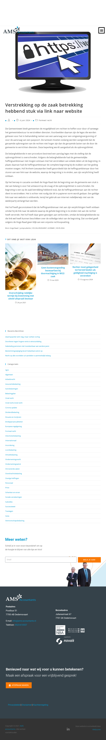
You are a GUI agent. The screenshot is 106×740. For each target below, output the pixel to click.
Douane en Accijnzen (13, 417)
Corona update (11, 407)
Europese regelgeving (13, 426)
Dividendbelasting (12, 412)
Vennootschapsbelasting (14, 520)
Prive (7, 487)
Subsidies (9, 502)
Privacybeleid (14, 705)
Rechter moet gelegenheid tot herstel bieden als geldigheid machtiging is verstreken (85, 271)
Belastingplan (10, 393)
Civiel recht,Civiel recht (13, 403)
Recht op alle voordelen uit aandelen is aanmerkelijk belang (28, 355)
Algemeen (9, 374)
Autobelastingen (11, 389)
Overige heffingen (12, 478)
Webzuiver (96, 729)
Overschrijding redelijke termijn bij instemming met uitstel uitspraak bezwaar (20, 295)
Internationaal (10, 440)
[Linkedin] (68, 729)
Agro (7, 370)
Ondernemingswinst (13, 464)
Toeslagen (9, 511)
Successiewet (10, 506)
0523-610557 (21, 625)
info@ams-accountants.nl (24, 621)
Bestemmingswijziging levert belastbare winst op (24, 351)
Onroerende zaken (12, 469)
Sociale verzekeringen (13, 497)
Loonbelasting (10, 450)
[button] (101, 30)
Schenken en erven (12, 492)
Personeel (9, 483)
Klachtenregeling (40, 705)
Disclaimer (26, 705)
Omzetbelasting (11, 455)
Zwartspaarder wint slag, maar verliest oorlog (22, 337)
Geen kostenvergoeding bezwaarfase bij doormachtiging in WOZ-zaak (53, 272)
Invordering (9, 445)
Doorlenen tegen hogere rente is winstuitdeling (23, 341)
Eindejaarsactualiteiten (14, 422)
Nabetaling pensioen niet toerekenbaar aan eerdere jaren (27, 346)
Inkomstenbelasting (13, 436)
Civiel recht (9, 398)
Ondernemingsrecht (13, 459)
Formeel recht (45, 120)
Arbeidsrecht (10, 379)
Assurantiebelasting (12, 384)
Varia (7, 516)
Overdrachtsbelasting (13, 473)
